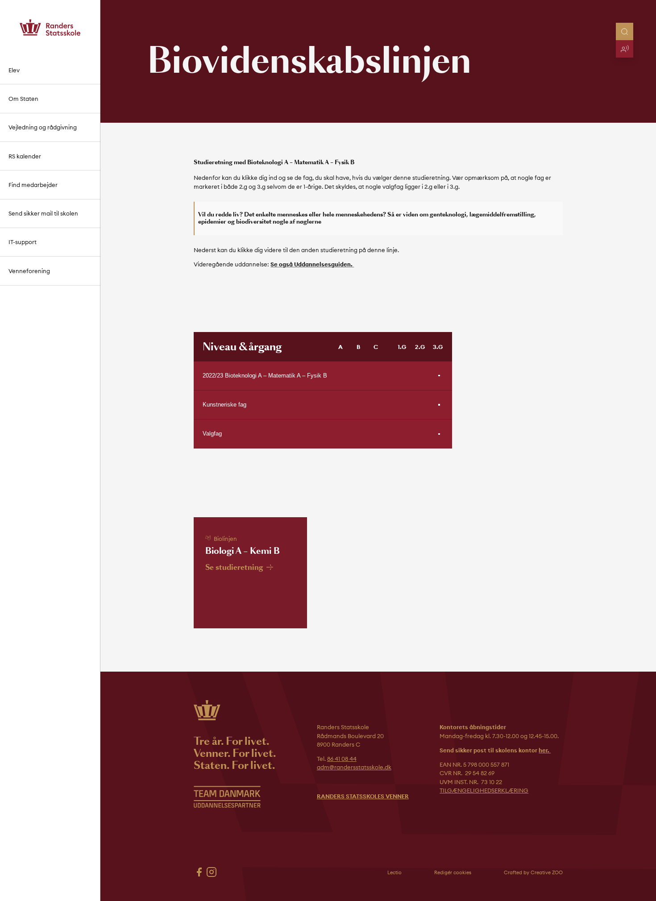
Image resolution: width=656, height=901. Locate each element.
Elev (14, 70)
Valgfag (212, 433)
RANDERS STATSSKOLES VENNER (363, 796)
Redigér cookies (452, 872)
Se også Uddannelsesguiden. (312, 264)
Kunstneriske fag (224, 404)
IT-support (22, 241)
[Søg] (624, 31)
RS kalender (24, 156)
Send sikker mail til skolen (43, 213)
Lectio (394, 872)
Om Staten (23, 98)
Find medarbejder (33, 184)
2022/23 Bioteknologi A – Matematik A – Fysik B (265, 375)
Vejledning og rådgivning (42, 127)
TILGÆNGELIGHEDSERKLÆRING (484, 790)
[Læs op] (624, 49)
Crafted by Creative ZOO (533, 872)
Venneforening (29, 270)
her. (545, 750)
